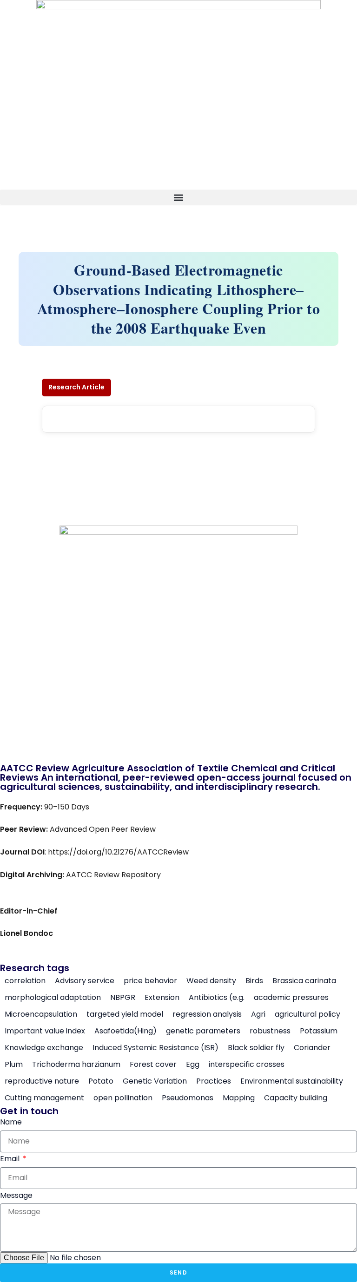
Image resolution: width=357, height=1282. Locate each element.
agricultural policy (307, 1014)
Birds (254, 981)
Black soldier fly (256, 1048)
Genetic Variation (155, 1081)
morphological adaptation (53, 997)
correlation (25, 981)
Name (11, 1122)
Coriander (312, 1048)
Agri (258, 1014)
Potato (100, 1081)
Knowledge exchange (44, 1048)
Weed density (211, 981)
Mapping (239, 1098)
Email (10, 1158)
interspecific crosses (246, 1064)
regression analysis (207, 1014)
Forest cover (153, 1064)
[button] (178, 197)
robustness (270, 1031)
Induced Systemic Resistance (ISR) (155, 1048)
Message (16, 1195)
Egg (192, 1064)
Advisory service (84, 981)
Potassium (318, 1031)
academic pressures (291, 997)
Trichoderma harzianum (76, 1064)
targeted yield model (124, 1014)
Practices (213, 1081)
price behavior (150, 981)
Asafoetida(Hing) (125, 1031)
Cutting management (44, 1098)
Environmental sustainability (291, 1081)
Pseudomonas (187, 1098)
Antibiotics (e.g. (217, 997)
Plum (14, 1064)
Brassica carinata (304, 981)
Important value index (45, 1031)
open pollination (122, 1098)
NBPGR (122, 997)
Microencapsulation (41, 1014)
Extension (162, 997)
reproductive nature (42, 1081)
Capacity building (295, 1098)
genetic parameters (203, 1031)
